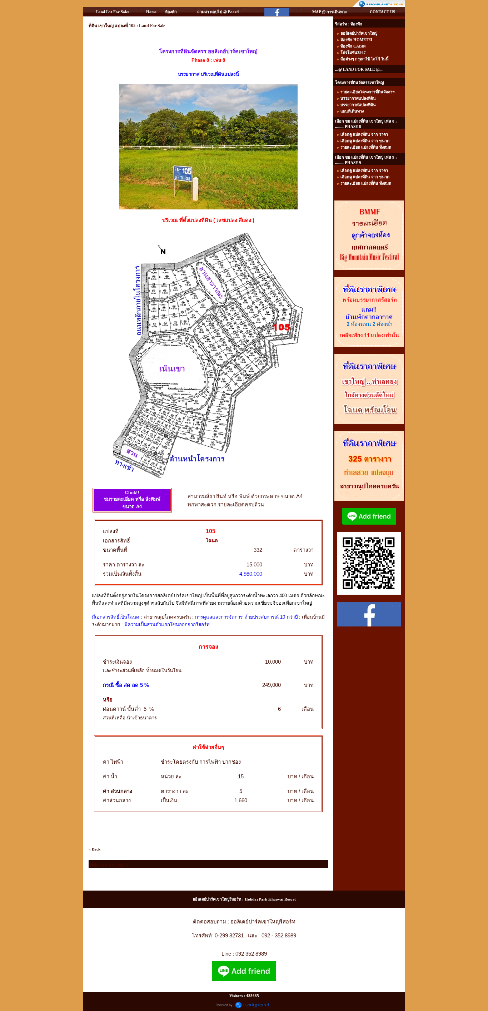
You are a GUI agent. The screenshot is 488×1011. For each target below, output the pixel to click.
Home (151, 12)
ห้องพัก (171, 12)
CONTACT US (382, 12)
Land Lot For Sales (112, 12)
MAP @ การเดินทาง (329, 12)
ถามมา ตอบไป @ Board (218, 12)
